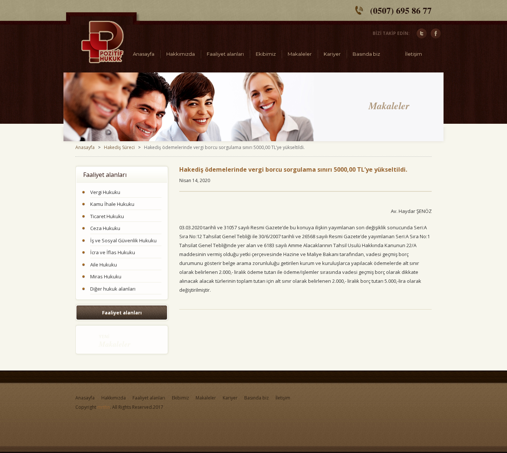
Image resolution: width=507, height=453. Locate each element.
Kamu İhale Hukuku (112, 204)
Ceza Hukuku (105, 228)
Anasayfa (143, 54)
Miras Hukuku (105, 276)
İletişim (413, 54)
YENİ (115, 341)
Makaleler (300, 54)
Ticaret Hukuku (107, 216)
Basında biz (366, 54)
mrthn (103, 407)
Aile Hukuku (103, 264)
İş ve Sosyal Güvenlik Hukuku (123, 240)
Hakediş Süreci (119, 147)
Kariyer (332, 54)
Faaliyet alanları (225, 54)
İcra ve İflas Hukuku (112, 252)
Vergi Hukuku (105, 192)
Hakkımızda (180, 54)
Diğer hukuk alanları (112, 288)
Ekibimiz (266, 54)
